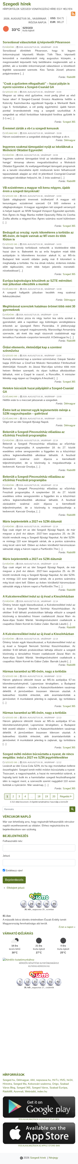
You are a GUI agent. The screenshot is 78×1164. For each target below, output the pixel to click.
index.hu (42, 1091)
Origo (55, 1083)
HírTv (55, 1079)
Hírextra (7, 1083)
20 (53, 796)
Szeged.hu (9, 1079)
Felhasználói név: (13, 841)
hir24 (70, 1079)
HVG (62, 1079)
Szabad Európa (58, 1087)
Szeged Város (40, 1087)
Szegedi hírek (17, 3)
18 (39, 796)
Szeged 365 (11, 92)
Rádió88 (9, 47)
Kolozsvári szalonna (39, 1083)
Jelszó (6, 855)
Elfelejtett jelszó (15, 887)
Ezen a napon (66, 927)
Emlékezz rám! (14, 870)
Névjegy (53, 1157)
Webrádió (30, 1091)
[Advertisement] (39, 1031)
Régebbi (65, 796)
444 (32, 1079)
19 (46, 796)
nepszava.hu (43, 1079)
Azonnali (18, 1091)
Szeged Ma (19, 1083)
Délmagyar (11, 133)
